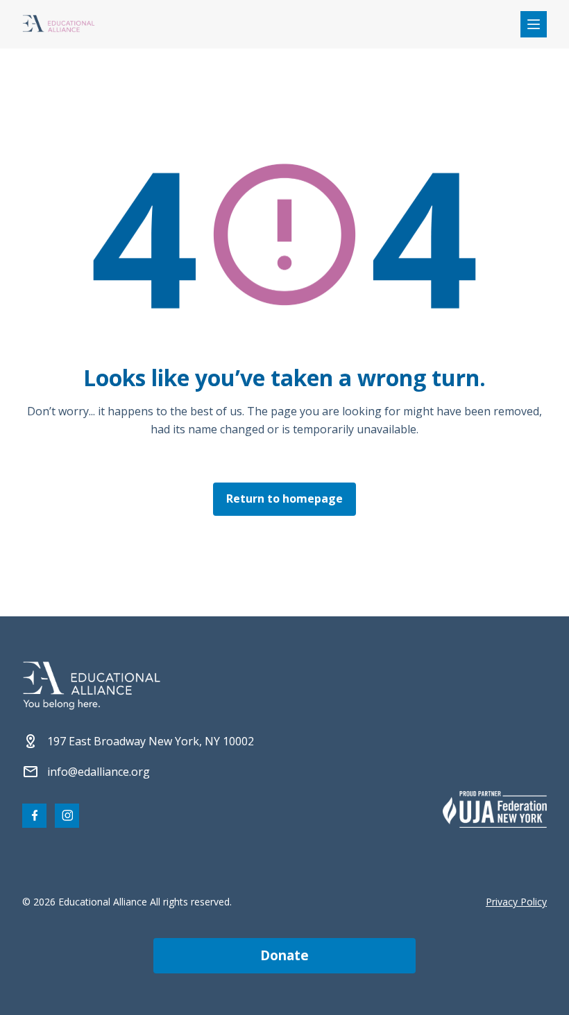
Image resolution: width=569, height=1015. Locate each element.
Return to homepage (284, 498)
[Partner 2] (495, 809)
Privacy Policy (516, 901)
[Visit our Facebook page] (34, 816)
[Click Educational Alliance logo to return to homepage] (58, 25)
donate (284, 955)
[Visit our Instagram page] (67, 816)
